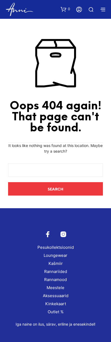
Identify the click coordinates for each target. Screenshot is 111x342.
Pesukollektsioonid (55, 247)
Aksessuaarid (55, 295)
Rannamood (55, 279)
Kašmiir (55, 263)
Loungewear (55, 255)
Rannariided (55, 271)
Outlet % (56, 311)
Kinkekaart (55, 303)
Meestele (55, 287)
